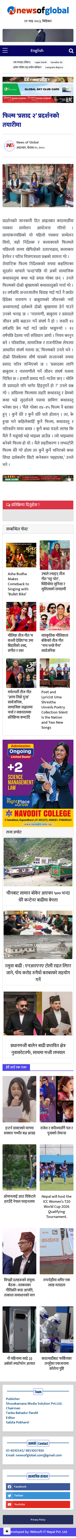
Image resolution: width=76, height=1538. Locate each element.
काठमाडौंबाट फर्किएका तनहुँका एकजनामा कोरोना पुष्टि (57, 1364)
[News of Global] (38, 11)
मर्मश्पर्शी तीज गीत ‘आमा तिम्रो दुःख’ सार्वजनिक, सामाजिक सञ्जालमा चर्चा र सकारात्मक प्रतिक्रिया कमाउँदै (20, 705)
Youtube (19, 1504)
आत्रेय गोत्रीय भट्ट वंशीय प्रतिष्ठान (27, 67)
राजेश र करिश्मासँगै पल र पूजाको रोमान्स (56, 1131)
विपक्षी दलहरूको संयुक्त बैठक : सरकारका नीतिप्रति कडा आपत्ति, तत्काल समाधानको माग (19, 1288)
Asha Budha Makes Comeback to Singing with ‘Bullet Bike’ (18, 584)
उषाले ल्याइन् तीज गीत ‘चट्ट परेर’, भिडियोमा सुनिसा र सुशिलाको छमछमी (53, 581)
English (37, 50)
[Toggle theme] (7, 1531)
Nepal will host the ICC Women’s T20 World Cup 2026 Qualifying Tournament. (57, 1206)
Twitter (18, 1495)
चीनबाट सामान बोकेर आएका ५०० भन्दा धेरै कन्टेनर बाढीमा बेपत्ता (38, 896)
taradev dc (57, 62)
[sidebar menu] (5, 50)
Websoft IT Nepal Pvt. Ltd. (49, 1532)
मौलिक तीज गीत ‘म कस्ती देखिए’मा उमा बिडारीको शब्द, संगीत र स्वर (20, 643)
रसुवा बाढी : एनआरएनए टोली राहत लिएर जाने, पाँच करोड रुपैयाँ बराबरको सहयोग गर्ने (38, 973)
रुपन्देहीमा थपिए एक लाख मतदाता (56, 1282)
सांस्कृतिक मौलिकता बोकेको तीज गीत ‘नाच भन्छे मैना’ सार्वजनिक (54, 643)
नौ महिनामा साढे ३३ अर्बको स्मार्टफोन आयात (19, 1361)
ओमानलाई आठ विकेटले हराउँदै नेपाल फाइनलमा (19, 1199)
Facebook (20, 1486)
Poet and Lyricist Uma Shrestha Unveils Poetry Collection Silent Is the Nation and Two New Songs (54, 710)
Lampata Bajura (54, 67)
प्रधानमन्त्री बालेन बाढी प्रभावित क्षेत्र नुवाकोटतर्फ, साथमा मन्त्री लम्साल (38, 1049)
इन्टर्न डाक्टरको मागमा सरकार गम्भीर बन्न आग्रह (19, 1131)
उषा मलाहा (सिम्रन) (22, 62)
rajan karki (41, 62)
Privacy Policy (38, 1520)
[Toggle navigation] (71, 50)
